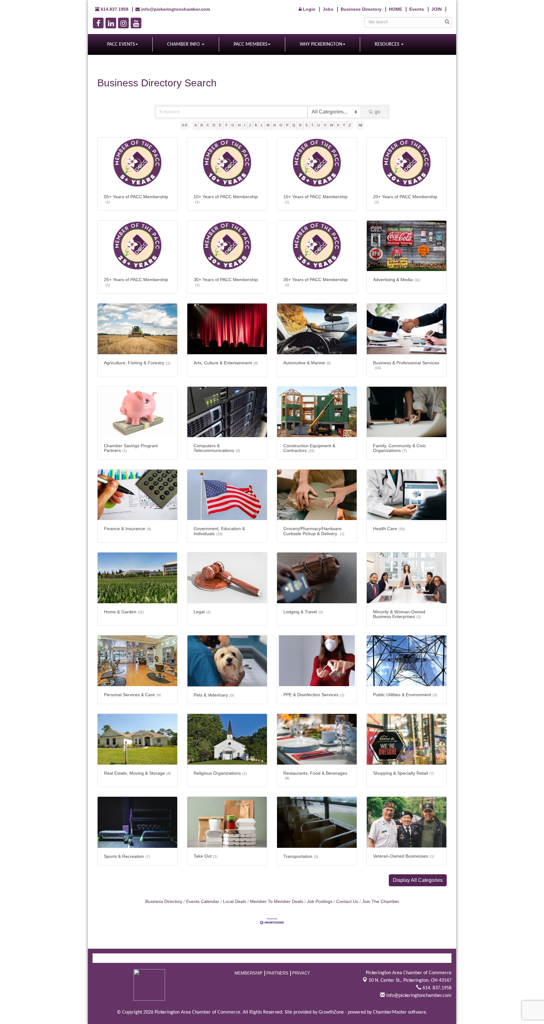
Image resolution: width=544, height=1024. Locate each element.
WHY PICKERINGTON (321, 44)
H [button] (239, 125)
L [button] (262, 125)
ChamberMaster (390, 1012)
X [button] (338, 125)
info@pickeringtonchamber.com (418, 995)
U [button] (318, 125)
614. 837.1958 (436, 988)
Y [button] (344, 125)
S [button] (306, 125)
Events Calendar (202, 901)
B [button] (202, 125)
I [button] (244, 125)
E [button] (220, 125)
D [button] (214, 125)
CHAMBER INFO (184, 44)
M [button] (268, 125)
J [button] (250, 125)
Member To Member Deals (276, 901)
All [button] (360, 125)
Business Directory (163, 901)
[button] (418, 880)
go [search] (377, 111)
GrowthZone (331, 1012)
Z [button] (350, 125)
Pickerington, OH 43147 (410, 980)
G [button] (232, 125)
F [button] (226, 125)
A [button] (196, 125)
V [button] (325, 125)
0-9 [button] (184, 125)
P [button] (287, 125)
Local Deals (234, 901)
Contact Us (347, 901)
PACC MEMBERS (250, 44)
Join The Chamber (380, 901)
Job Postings (319, 901)
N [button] (274, 125)
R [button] (300, 125)
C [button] (208, 125)
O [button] (281, 125)
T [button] (312, 125)
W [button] (331, 125)
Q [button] (293, 125)
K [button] (256, 125)
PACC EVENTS (121, 44)
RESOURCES (387, 44)
